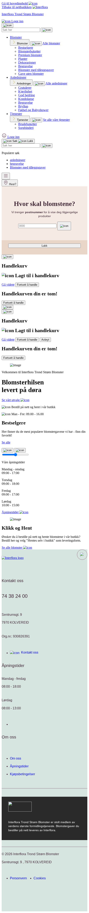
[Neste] (20, 450)
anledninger (17, 160)
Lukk (44, 245)
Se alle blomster (12, 547)
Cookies (40, 878)
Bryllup (23, 106)
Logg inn (17, 21)
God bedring (26, 95)
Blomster (16, 37)
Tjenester (16, 113)
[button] (82, 554)
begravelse (17, 163)
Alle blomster (51, 43)
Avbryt (45, 339)
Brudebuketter (27, 124)
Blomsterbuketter (29, 51)
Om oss (15, 758)
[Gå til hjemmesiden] (13, 558)
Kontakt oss (29, 652)
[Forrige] (7, 450)
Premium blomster (30, 55)
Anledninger (18, 77)
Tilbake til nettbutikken (17, 7)
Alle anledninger (56, 83)
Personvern (18, 878)
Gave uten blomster (31, 73)
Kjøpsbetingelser (22, 774)
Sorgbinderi (26, 128)
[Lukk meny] (7, 25)
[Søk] (46, 30)
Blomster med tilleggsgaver (36, 70)
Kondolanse (26, 99)
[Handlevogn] (7, 256)
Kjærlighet (25, 91)
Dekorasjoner (27, 62)
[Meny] (6, 176)
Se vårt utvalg (11, 400)
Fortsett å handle (27, 284)
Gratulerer (24, 87)
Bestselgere (25, 47)
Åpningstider (19, 766)
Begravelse (25, 66)
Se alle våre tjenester (56, 119)
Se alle (6, 442)
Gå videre (8, 284)
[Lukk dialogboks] (7, 311)
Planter (22, 59)
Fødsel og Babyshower (33, 110)
